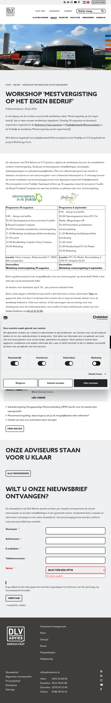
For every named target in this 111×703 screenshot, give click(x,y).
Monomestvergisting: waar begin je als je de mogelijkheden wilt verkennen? (48, 415)
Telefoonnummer (15, 558)
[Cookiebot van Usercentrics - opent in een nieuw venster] (95, 318)
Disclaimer (11, 685)
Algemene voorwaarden (19, 676)
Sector (9, 568)
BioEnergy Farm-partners (48, 125)
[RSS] (65, 2)
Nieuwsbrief (12, 672)
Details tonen (95, 374)
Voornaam (11, 529)
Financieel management (53, 626)
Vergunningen (47, 652)
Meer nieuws (14, 428)
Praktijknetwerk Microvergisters (83, 125)
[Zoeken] (102, 11)
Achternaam (12, 539)
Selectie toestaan (55, 383)
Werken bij (100, 17)
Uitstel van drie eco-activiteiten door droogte (32, 420)
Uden (43, 679)
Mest (43, 633)
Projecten (63, 17)
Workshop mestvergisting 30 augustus (27, 268)
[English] (88, 2)
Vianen (44, 692)
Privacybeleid (13, 681)
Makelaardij (46, 659)
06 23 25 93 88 (35, 311)
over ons (40, 11)
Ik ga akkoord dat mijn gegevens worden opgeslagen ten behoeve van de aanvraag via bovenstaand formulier (52, 588)
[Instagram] (72, 2)
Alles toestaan (91, 383)
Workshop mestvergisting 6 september (80, 268)
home (8, 85)
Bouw (43, 646)
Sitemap (10, 689)
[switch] (42, 363)
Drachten (45, 683)
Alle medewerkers (18, 473)
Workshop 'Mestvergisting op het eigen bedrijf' (45, 85)
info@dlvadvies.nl (49, 672)
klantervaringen (40, 17)
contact (68, 11)
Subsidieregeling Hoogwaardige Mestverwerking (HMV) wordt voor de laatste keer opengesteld (52, 409)
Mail (91, 294)
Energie (44, 639)
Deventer (45, 687)
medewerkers (88, 17)
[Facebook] (79, 2)
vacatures (54, 11)
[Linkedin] (68, 2)
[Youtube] (75, 2)
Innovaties (75, 17)
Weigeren (20, 383)
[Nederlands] (84, 2)
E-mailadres (12, 548)
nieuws (53, 17)
